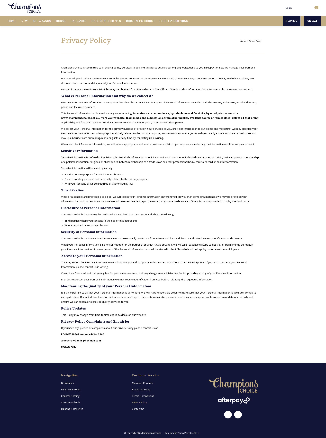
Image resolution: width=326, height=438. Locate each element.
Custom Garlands (70, 402)
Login (289, 7)
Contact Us (138, 408)
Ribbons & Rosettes (72, 408)
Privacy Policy (139, 402)
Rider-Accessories (71, 389)
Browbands (67, 383)
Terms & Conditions (143, 396)
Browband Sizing (141, 389)
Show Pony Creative (188, 432)
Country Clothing (70, 396)
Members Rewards (142, 383)
